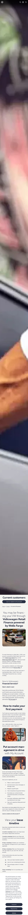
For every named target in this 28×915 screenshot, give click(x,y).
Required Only (14, 908)
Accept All (14, 904)
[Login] (23, 2)
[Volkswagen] (2, 2)
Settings (14, 913)
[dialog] (14, 894)
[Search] (20, 2)
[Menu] (26, 2)
